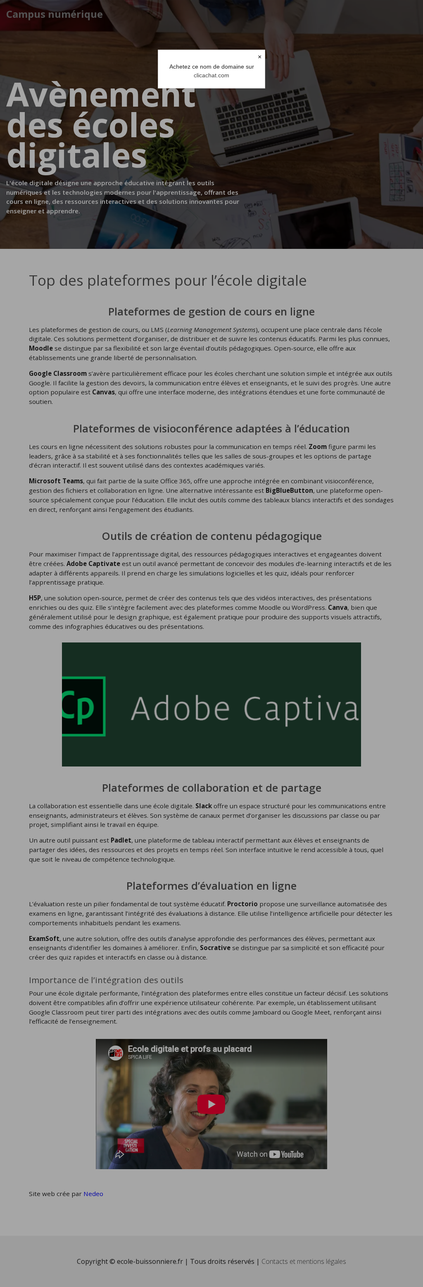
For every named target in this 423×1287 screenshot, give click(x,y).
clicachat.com (211, 75)
